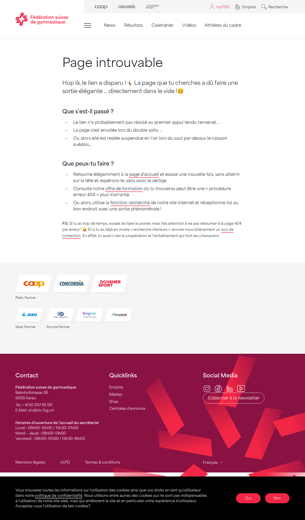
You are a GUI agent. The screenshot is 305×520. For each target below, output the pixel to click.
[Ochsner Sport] (152, 6)
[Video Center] (241, 388)
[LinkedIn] (230, 388)
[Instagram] (207, 388)
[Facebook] (218, 388)
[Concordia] (126, 6)
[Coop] (101, 6)
